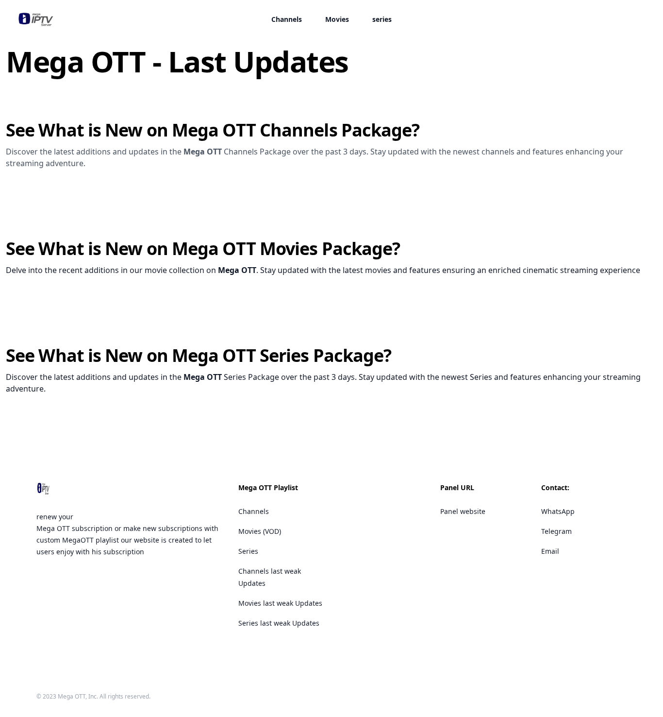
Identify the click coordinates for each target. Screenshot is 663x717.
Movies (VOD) (259, 531)
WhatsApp (558, 511)
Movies (337, 19)
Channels (286, 19)
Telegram (556, 531)
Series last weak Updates (278, 623)
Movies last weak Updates (280, 603)
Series (248, 551)
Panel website (462, 511)
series (382, 19)
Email (550, 551)
